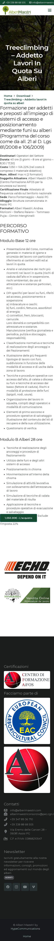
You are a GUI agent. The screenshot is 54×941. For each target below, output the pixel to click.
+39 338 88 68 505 (21, 824)
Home (27, 936)
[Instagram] (16, 887)
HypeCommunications (25, 928)
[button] (50, 10)
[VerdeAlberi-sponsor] (27, 595)
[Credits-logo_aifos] (27, 680)
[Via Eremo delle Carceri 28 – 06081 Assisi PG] (7, 831)
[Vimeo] (33, 887)
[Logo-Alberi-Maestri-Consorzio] (17, 10)
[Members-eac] (27, 721)
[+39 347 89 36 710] (7, 819)
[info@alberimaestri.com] (7, 810)
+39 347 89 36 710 (21, 819)
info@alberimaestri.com (25, 810)
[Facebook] (8, 887)
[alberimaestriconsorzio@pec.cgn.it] (7, 814)
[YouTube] (25, 887)
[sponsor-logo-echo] (27, 570)
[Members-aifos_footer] (27, 770)
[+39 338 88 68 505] (7, 824)
